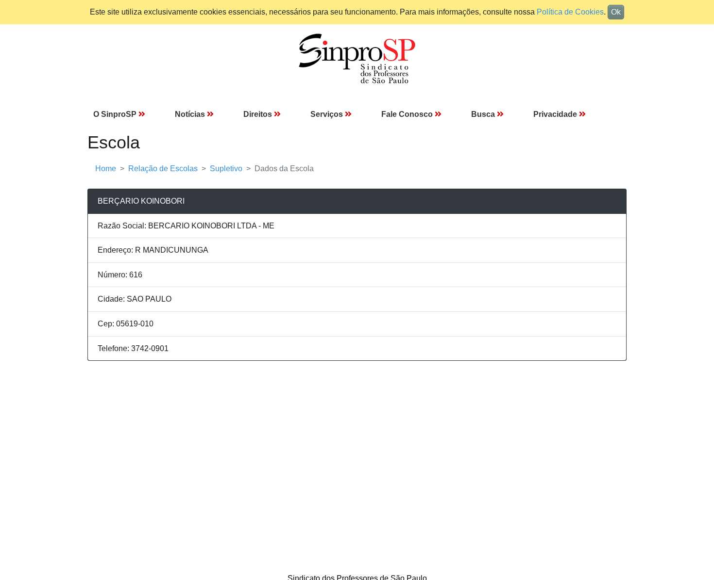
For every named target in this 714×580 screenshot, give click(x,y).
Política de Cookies (570, 12)
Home (105, 168)
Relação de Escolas (163, 168)
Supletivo (226, 168)
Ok (616, 12)
